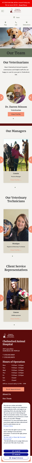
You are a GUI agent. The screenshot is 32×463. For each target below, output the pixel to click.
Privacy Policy (8, 426)
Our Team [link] (7, 398)
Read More (23, 5)
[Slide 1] (13, 118)
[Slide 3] (17, 324)
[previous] (2, 97)
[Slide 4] (18, 118)
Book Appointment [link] (13, 389)
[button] (2, 11)
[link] (16, 10)
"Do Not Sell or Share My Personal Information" (15, 438)
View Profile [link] (16, 114)
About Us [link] (7, 394)
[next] (30, 97)
